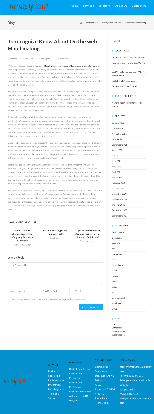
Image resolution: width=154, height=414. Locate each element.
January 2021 (118, 188)
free (114, 259)
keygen (115, 276)
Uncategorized (46, 58)
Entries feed (117, 328)
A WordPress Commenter (123, 103)
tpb (113, 292)
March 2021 (117, 177)
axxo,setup (117, 238)
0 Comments (62, 58)
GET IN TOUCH (127, 360)
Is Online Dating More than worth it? (55, 232)
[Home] (81, 22)
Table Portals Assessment (123, 81)
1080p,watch (118, 232)
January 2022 (118, 123)
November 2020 (119, 199)
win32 (114, 309)
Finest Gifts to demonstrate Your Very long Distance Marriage (22, 235)
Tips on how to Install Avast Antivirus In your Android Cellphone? (88, 234)
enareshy (14, 58)
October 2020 (118, 205)
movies (115, 281)
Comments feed (119, 331)
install (114, 270)
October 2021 (118, 139)
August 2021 (117, 150)
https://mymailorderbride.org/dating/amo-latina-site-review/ (71, 66)
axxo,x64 (116, 243)
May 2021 (116, 166)
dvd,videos (117, 254)
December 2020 (119, 194)
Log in (114, 324)
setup (114, 287)
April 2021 (117, 172)
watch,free (116, 303)
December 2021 (119, 128)
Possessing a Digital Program (124, 86)
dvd (114, 248)
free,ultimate (117, 265)
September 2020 (119, 210)
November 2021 (119, 134)
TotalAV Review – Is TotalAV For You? (128, 57)
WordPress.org (118, 335)
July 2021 (116, 155)
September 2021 (119, 145)
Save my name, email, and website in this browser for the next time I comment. (48, 299)
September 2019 (119, 216)
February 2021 (118, 183)
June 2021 (116, 161)
